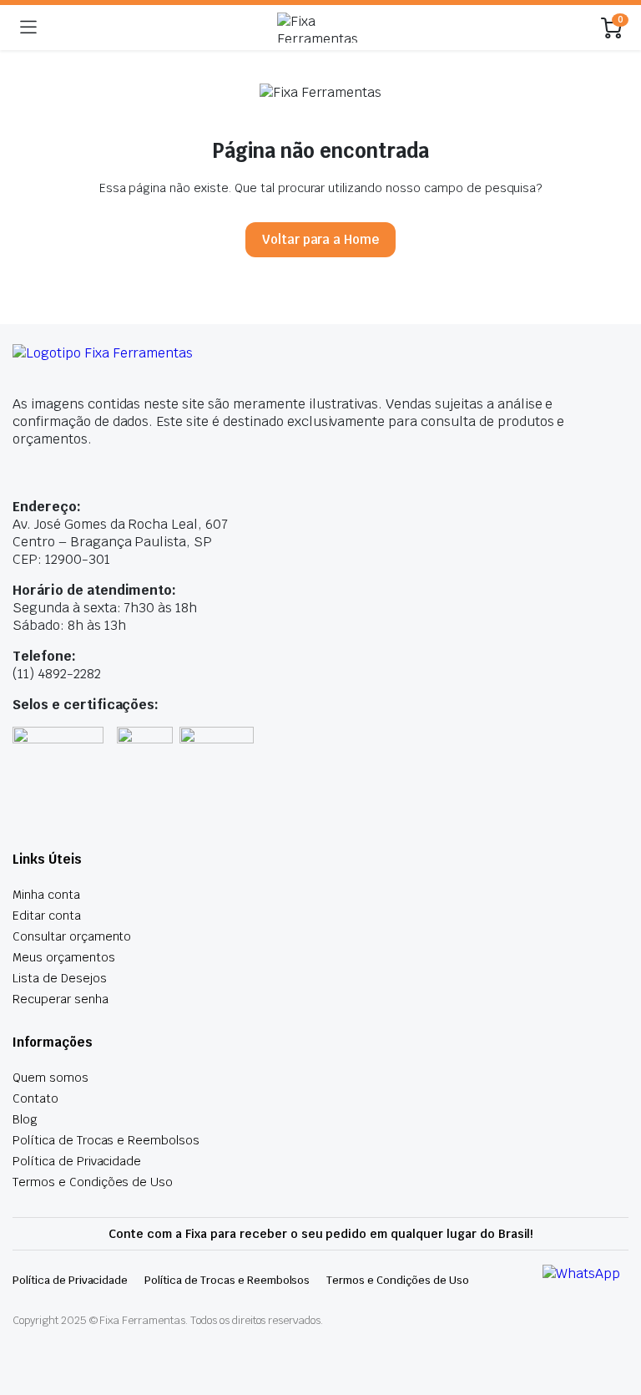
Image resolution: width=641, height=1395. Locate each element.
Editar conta (47, 915)
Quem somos (50, 1077)
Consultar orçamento (72, 936)
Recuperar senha (61, 999)
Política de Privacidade (77, 1161)
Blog (25, 1119)
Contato (35, 1098)
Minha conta (46, 894)
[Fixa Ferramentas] (319, 28)
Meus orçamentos (64, 957)
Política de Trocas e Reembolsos (106, 1140)
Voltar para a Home (320, 239)
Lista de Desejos (60, 978)
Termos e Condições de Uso (93, 1182)
